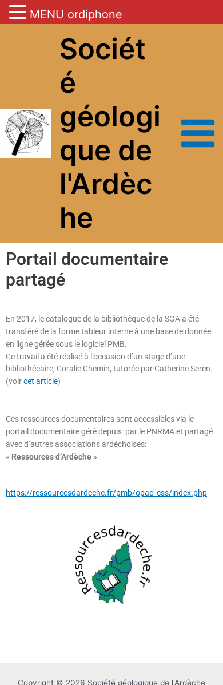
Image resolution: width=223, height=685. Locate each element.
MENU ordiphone (76, 14)
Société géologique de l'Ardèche (110, 133)
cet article (40, 381)
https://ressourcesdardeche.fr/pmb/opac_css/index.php (106, 492)
